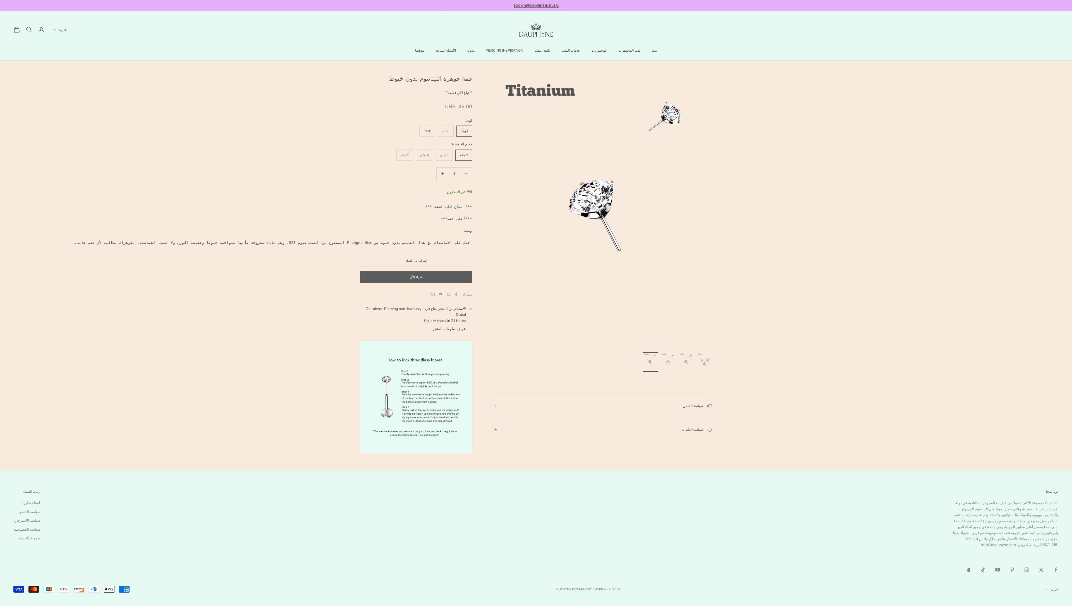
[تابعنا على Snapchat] (969, 570)
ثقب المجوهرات (629, 50)
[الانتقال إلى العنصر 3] (668, 362)
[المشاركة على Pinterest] (440, 294)
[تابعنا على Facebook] (1056, 570)
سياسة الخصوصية (26, 529)
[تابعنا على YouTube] (998, 570)
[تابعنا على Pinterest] (1012, 570)
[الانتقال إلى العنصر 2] (686, 362)
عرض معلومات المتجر (449, 328)
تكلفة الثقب (542, 50)
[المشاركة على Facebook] (456, 294)
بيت (654, 50)
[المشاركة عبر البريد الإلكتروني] (432, 294)
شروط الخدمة (29, 538)
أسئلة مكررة (30, 503)
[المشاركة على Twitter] (448, 294)
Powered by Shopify (589, 589)
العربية (63, 30)
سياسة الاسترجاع (27, 520)
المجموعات (599, 50)
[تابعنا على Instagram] (1027, 570)
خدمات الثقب (571, 50)
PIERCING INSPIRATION (504, 50)
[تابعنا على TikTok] (983, 570)
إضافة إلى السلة (416, 260)
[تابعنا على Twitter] (1041, 570)
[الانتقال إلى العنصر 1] (704, 362)
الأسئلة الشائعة (445, 50)
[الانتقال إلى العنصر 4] (650, 362)
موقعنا (419, 50)
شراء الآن (416, 277)
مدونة (471, 50)
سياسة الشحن (29, 511)
